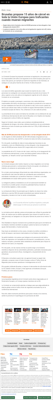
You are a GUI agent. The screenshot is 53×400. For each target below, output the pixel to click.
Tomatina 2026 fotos (25, 346)
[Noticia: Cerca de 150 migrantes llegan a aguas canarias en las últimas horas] (26, 316)
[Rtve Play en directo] (6, 2)
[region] (26, 385)
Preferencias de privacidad (8, 397)
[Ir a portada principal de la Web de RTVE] (5, 354)
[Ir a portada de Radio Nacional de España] (24, 354)
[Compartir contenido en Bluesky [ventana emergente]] (44, 71)
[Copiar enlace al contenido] (50, 71)
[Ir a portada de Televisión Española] (14, 354)
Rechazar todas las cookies (30, 397)
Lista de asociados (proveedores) (8, 394)
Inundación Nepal (12, 343)
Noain (20, 343)
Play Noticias (31, 349)
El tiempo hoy (41, 343)
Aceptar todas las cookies (44, 397)
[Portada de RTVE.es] (26, 2)
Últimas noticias (22, 349)
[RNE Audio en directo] (9, 2)
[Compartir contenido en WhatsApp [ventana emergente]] (47, 71)
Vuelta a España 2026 (30, 343)
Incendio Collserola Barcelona (41, 346)
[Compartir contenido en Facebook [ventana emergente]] (37, 71)
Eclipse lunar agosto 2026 (11, 346)
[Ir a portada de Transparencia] (41, 354)
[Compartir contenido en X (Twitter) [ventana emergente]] (40, 71)
